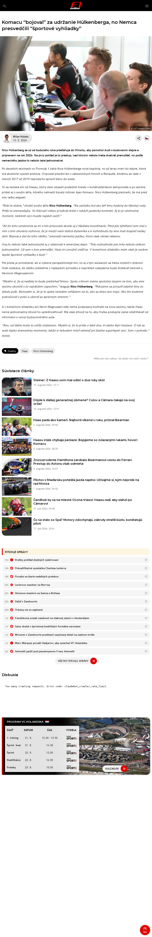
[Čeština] (146, 138)
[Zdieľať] (138, 138)
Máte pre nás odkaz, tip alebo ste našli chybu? (121, 358)
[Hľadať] (4, 6)
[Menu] (147, 6)
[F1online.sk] (76, 5)
